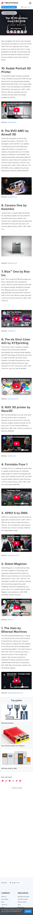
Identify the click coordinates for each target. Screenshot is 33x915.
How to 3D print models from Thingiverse (13, 746)
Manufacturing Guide (7, 723)
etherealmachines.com (15, 693)
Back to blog (10, 13)
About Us (3, 896)
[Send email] (8, 31)
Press (2, 907)
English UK (16, 883)
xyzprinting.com (13, 399)
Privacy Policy (5, 913)
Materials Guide (22, 902)
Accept (28, 911)
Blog (2, 902)
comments (12, 25)
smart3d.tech (12, 122)
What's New (21, 907)
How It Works (4, 899)
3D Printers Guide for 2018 (8, 768)
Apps (19, 904)
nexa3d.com (12, 456)
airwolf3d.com (12, 197)
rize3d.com (11, 331)
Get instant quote (9, 7)
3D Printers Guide (23, 899)
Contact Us (4, 904)
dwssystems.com (13, 555)
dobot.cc (10, 620)
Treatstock (9, 3)
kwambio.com (12, 263)
